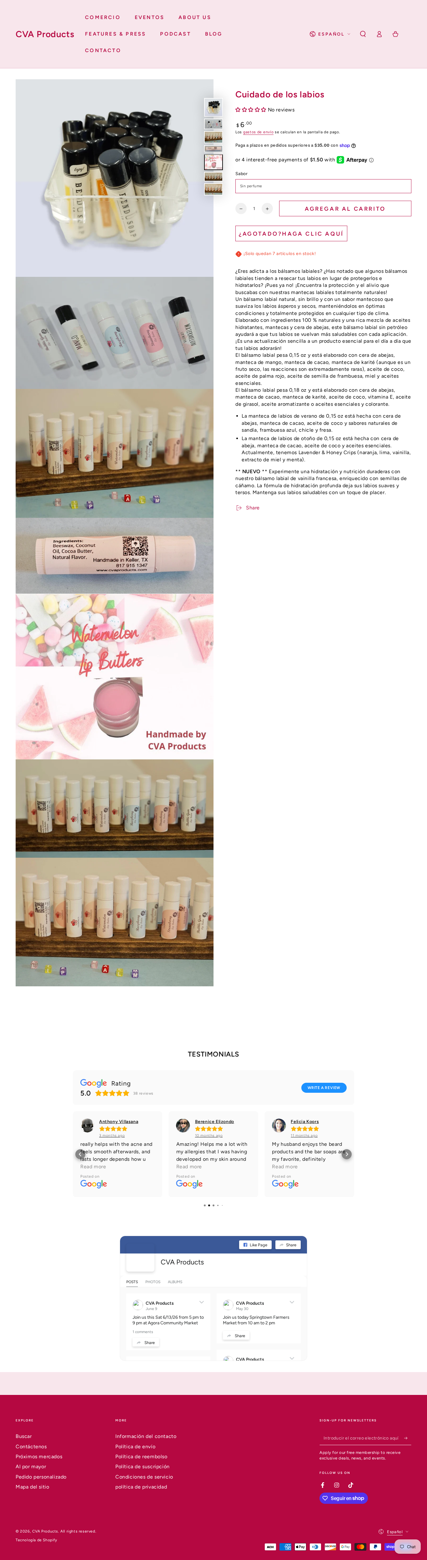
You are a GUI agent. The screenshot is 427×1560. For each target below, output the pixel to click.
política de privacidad (141, 1487)
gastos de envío (258, 132)
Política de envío (135, 1447)
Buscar (24, 1436)
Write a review (324, 1088)
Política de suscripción (142, 1466)
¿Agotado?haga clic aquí (291, 233)
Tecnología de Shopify (36, 1540)
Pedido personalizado (41, 1477)
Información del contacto (145, 1436)
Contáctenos (31, 1447)
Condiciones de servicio (144, 1477)
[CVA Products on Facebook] (140, 1258)
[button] (363, 34)
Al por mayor (31, 1466)
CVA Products (182, 1262)
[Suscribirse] (407, 1438)
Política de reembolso (141, 1456)
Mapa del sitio (32, 1487)
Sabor (241, 174)
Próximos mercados (39, 1456)
